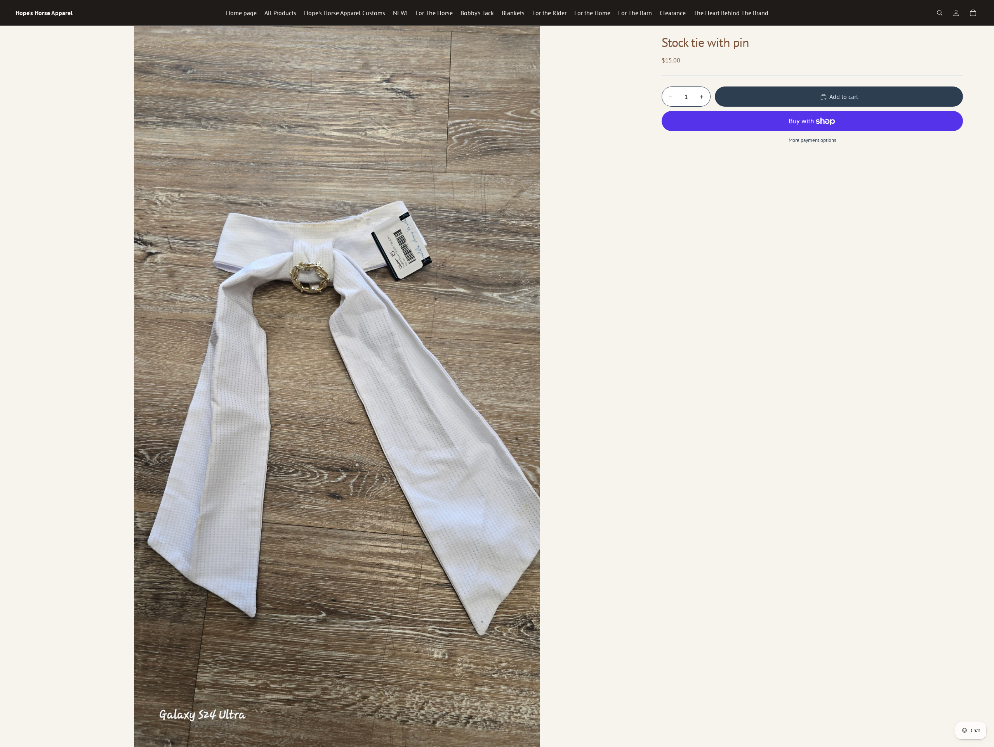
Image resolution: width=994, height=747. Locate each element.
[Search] (939, 12)
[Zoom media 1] (337, 386)
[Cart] (973, 12)
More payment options (812, 140)
